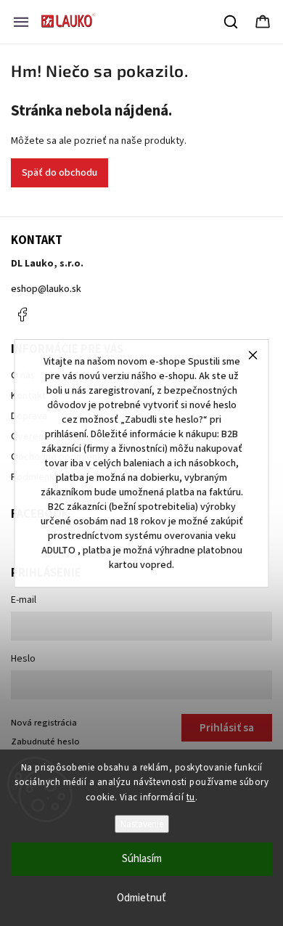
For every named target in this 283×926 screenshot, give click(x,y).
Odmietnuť (141, 898)
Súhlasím (142, 858)
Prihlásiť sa (227, 728)
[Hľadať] (231, 22)
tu (190, 797)
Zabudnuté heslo (45, 741)
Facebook (22, 314)
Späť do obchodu (59, 173)
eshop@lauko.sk (46, 289)
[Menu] (21, 21)
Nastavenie (141, 824)
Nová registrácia (44, 722)
